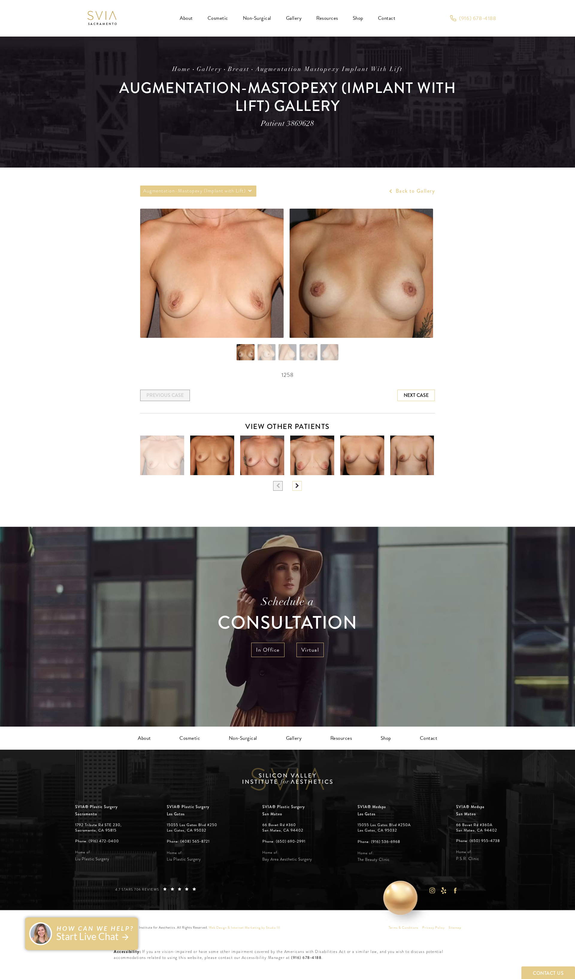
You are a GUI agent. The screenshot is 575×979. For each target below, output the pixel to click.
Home (181, 70)
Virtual (310, 650)
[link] (473, 18)
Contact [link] (387, 18)
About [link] (186, 18)
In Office (268, 650)
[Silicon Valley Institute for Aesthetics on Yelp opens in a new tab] (443, 890)
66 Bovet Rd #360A (476, 827)
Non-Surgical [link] (257, 18)
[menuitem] (186, 18)
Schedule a (287, 615)
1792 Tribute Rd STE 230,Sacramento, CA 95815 (98, 827)
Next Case (416, 395)
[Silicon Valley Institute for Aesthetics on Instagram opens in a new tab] (432, 890)
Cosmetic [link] (218, 18)
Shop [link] (358, 18)
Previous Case (165, 395)
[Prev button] (278, 486)
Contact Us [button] (548, 973)
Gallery (209, 70)
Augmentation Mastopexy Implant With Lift (329, 70)
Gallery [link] (294, 18)
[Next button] (297, 486)
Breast (238, 70)
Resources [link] (327, 18)
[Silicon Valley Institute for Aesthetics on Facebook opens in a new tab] (455, 890)
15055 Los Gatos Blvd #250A (384, 827)
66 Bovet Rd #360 (282, 827)
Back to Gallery (414, 191)
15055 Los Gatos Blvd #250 (192, 827)
